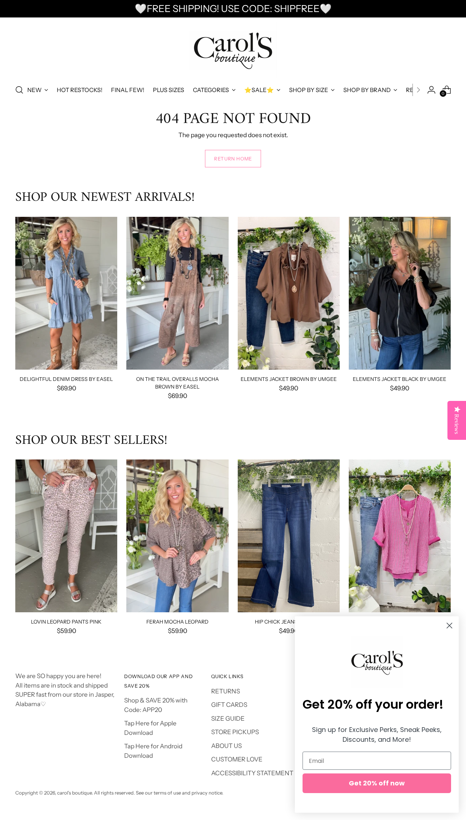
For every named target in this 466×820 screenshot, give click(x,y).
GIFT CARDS (229, 704)
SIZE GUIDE (228, 718)
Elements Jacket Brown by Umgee (289, 379)
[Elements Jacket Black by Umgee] (400, 293)
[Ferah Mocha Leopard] (177, 535)
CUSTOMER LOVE (236, 759)
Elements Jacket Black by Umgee (399, 379)
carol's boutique (74, 793)
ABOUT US (226, 745)
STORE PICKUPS (235, 732)
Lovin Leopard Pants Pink (66, 621)
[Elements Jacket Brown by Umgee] (289, 293)
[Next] (418, 89)
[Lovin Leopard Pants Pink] (66, 535)
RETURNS (225, 691)
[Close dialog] (449, 625)
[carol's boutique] (233, 49)
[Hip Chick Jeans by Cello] (289, 535)
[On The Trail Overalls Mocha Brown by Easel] (177, 293)
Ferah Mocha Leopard (177, 621)
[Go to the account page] (431, 90)
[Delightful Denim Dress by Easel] (66, 293)
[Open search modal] (19, 90)
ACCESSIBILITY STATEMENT (252, 773)
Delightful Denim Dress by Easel (66, 379)
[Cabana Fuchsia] (400, 535)
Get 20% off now (377, 783)
